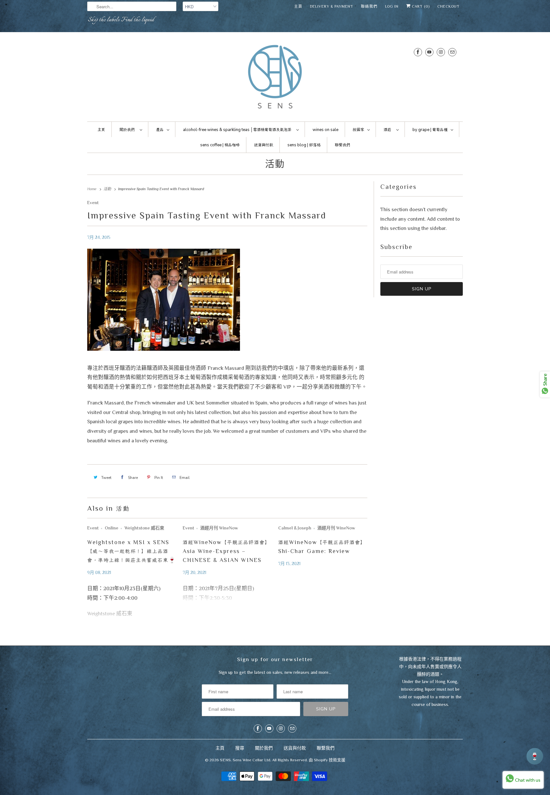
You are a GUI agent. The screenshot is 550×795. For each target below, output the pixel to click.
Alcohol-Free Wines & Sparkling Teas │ (237, 130)
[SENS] (275, 78)
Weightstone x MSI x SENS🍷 (131, 551)
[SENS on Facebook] (418, 52)
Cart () (420, 6)
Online (111, 528)
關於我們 (264, 747)
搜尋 (239, 747)
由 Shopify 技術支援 (327, 759)
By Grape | (430, 130)
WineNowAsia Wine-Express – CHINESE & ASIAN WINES (226, 551)
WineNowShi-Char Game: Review (322, 546)
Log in (391, 6)
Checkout (448, 6)
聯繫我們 (326, 747)
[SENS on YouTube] (429, 52)
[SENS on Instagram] (441, 52)
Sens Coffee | (220, 145)
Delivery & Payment (331, 6)
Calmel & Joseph (294, 528)
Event (93, 202)
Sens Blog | (304, 145)
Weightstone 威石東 (144, 528)
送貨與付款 (295, 747)
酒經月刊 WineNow (219, 528)
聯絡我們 (369, 6)
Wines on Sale (325, 130)
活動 (275, 164)
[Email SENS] (452, 52)
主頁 (298, 6)
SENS (225, 759)
